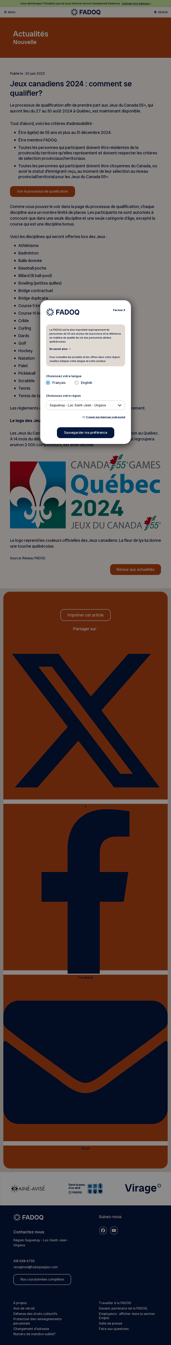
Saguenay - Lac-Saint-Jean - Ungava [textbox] (78, 405)
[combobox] (85, 405)
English (86, 383)
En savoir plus (58, 348)
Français (58, 383)
